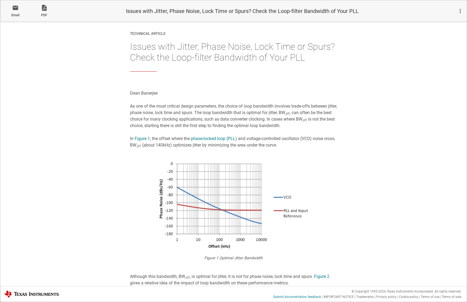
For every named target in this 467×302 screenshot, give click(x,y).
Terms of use (430, 297)
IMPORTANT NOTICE (338, 297)
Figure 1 (142, 138)
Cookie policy (408, 297)
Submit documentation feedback (297, 297)
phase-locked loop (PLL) (214, 138)
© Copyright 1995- (369, 291)
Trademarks (365, 297)
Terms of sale (451, 297)
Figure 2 (321, 276)
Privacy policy (386, 297)
